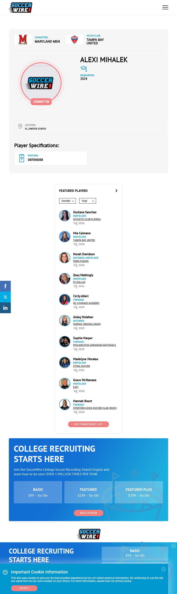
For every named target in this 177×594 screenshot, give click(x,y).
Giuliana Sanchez (84, 212)
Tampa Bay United (95, 41)
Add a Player (88, 513)
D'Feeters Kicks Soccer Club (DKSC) (95, 408)
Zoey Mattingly (83, 275)
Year (84, 200)
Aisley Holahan (83, 317)
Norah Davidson (84, 254)
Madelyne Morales (85, 359)
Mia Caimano (82, 233)
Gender (66, 200)
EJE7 (75, 387)
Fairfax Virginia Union (87, 324)
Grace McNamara (84, 380)
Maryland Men (47, 41)
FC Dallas (79, 282)
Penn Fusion (80, 261)
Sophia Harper (83, 338)
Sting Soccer (81, 366)
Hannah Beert (82, 401)
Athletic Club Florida (87, 219)
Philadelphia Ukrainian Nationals (94, 345)
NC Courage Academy (86, 303)
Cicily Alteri (80, 296)
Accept (24, 588)
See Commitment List (88, 424)
